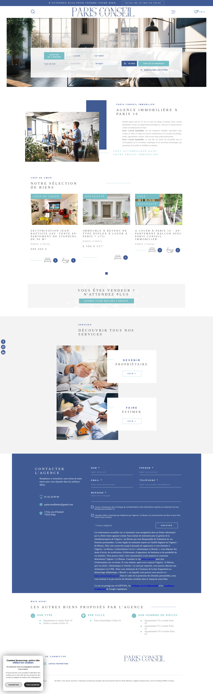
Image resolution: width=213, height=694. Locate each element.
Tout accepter (32, 685)
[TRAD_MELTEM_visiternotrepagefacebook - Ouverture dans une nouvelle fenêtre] (3, 341)
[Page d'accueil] (103, 12)
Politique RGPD (161, 681)
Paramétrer (13, 685)
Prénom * (146, 468)
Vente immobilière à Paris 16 (107, 620)
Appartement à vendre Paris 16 (57, 620)
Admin (142, 681)
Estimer (99, 56)
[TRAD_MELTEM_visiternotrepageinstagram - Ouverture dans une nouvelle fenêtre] (3, 347)
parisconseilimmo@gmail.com (58, 504)
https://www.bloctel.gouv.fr (106, 575)
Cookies (171, 681)
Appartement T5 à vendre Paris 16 (159, 627)
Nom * (95, 468)
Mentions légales (132, 681)
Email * (96, 480)
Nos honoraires (108, 681)
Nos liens (150, 681)
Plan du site (119, 681)
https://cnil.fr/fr (148, 559)
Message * (99, 493)
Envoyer (166, 525)
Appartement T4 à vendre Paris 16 (159, 621)
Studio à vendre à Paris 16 (55, 623)
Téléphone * (148, 480)
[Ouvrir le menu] (173, 12)
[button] (106, 273)
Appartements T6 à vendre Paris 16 (159, 632)
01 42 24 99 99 (51, 497)
